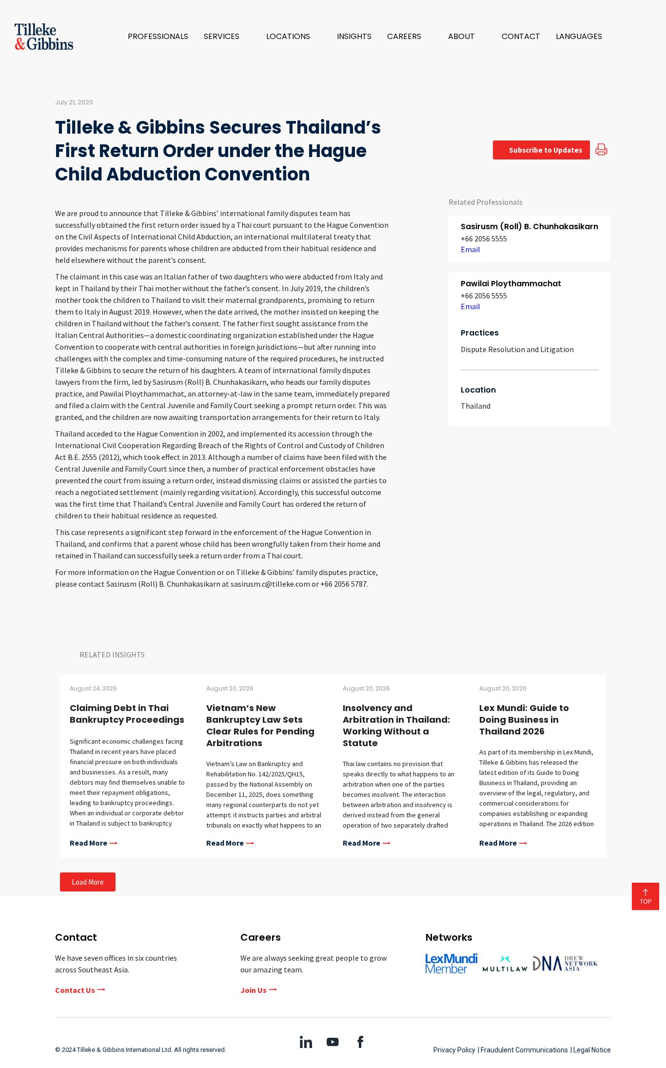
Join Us (253, 990)
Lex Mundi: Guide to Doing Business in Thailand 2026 (524, 719)
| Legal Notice (590, 1050)
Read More (88, 843)
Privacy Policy (454, 1050)
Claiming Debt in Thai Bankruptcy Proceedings (127, 714)
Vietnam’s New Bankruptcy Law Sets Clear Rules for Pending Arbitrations (260, 725)
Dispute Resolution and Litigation (517, 349)
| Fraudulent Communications (523, 1050)
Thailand (475, 406)
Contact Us (75, 990)
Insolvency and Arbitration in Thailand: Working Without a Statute (396, 725)
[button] (227, 36)
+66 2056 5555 (484, 238)
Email (470, 249)
